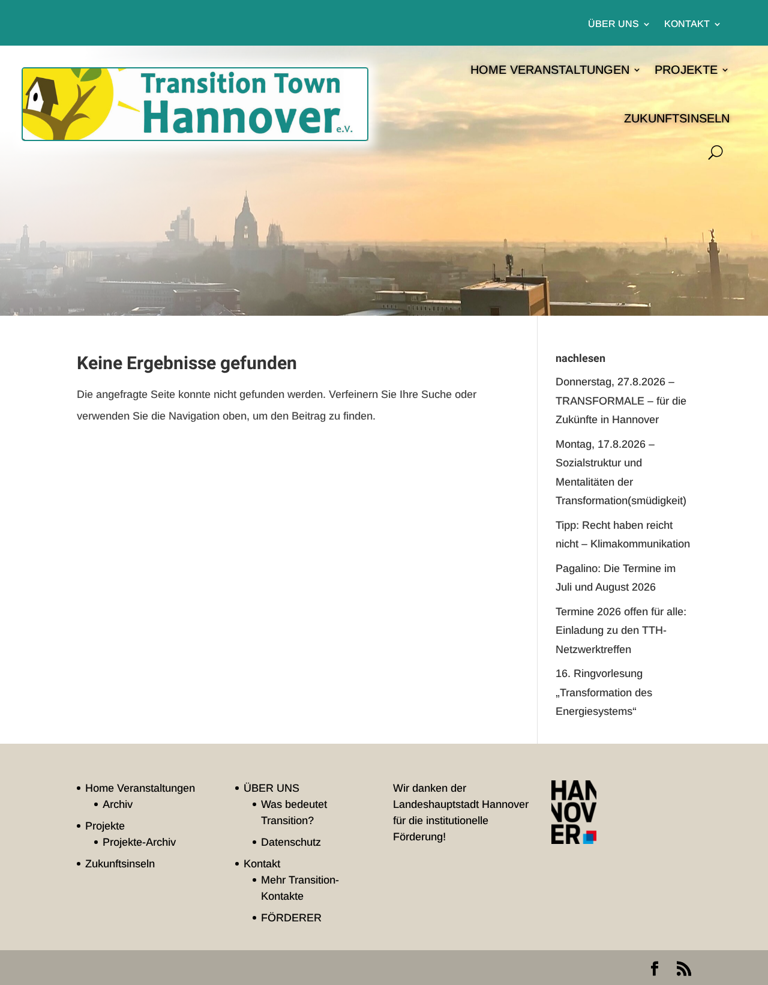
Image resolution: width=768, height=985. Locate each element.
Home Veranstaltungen (549, 69)
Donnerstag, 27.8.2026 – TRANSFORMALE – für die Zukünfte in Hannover (621, 401)
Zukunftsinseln (677, 118)
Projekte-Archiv (139, 842)
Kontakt (687, 24)
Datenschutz (291, 842)
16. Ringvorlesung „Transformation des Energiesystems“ (604, 692)
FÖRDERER (291, 918)
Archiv (118, 804)
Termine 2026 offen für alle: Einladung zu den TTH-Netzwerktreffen (621, 630)
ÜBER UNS (613, 24)
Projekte (686, 69)
